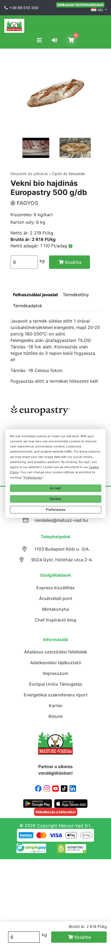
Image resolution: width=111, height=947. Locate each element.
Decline (55, 499)
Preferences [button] (33, 477)
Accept (55, 488)
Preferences (55, 510)
